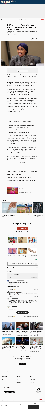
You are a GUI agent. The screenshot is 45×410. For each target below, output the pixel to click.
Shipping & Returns (33, 379)
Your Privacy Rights (33, 403)
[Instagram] (8, 400)
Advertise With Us (18, 376)
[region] (22, 406)
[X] (5, 400)
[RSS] (13, 400)
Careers (17, 379)
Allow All (33, 408)
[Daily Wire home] (22, 19)
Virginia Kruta (9, 34)
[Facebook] (3, 400)
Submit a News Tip (32, 382)
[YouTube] (10, 400)
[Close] (44, 406)
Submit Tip (22, 363)
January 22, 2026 (25, 132)
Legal (31, 376)
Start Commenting (22, 228)
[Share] (37, 39)
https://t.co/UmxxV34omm (31, 129)
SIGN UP (43, 19)
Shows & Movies (4, 376)
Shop (3, 379)
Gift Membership (18, 382)
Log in (28, 231)
